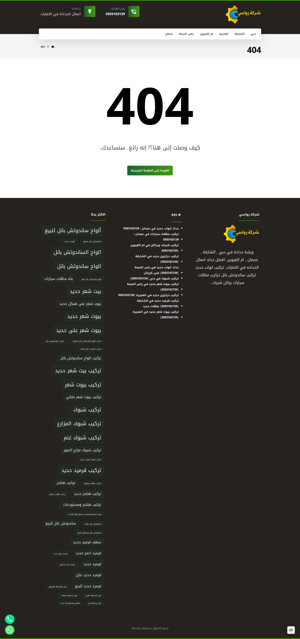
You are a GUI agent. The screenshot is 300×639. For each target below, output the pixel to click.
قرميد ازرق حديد (60, 553)
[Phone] (9, 619)
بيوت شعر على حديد (78, 330)
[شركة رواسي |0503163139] (52, 46)
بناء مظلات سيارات (58, 278)
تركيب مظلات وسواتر (92, 483)
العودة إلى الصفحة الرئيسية (150, 170)
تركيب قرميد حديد (81, 470)
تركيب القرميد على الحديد (90, 349)
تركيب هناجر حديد (87, 493)
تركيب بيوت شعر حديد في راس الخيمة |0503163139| (153, 286)
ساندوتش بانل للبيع (60, 523)
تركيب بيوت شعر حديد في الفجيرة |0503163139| (156, 314)
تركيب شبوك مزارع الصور (82, 450)
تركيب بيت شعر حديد (78, 370)
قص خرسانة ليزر (94, 603)
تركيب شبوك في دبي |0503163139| (154, 278)
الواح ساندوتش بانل (79, 266)
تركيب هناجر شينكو (57, 494)
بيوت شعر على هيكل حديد (80, 303)
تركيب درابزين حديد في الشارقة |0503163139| (157, 259)
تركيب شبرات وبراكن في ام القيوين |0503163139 (154, 247)
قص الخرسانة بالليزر (93, 595)
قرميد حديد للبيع (88, 586)
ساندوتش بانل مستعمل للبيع (89, 533)
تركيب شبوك (87, 409)
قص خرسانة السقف (69, 595)
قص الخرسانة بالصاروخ (57, 586)
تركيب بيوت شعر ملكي (83, 397)
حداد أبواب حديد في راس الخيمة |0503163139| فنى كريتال (157, 270)
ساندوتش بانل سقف (93, 524)
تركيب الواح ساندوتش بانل (80, 358)
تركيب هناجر (66, 482)
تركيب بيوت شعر (83, 384)
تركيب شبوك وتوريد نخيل (90, 459)
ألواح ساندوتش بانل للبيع (73, 230)
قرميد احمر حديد (88, 553)
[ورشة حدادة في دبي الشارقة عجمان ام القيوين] (243, 14)
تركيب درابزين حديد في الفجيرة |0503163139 (148, 295)
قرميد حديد (92, 564)
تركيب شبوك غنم (82, 437)
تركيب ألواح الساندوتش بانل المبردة (86, 341)
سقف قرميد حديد (87, 542)
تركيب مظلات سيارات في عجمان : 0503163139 (156, 236)
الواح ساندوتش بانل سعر (91, 279)
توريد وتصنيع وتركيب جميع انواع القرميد (84, 514)
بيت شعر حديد (85, 291)
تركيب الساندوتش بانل (55, 341)
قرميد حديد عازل (88, 575)
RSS (174, 215)
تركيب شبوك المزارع (79, 423)
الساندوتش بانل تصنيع (92, 241)
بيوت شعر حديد (84, 316)
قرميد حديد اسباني (67, 564)
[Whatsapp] (9, 630)
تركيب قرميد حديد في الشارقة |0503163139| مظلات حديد (158, 303)
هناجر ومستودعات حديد (70, 603)
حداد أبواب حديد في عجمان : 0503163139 (151, 228)
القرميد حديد (69, 241)
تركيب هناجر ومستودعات (82, 504)
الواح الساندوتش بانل (77, 252)
